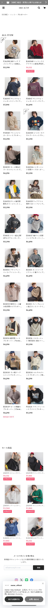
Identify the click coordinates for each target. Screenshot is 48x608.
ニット (12, 15)
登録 (38, 568)
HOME (5, 15)
